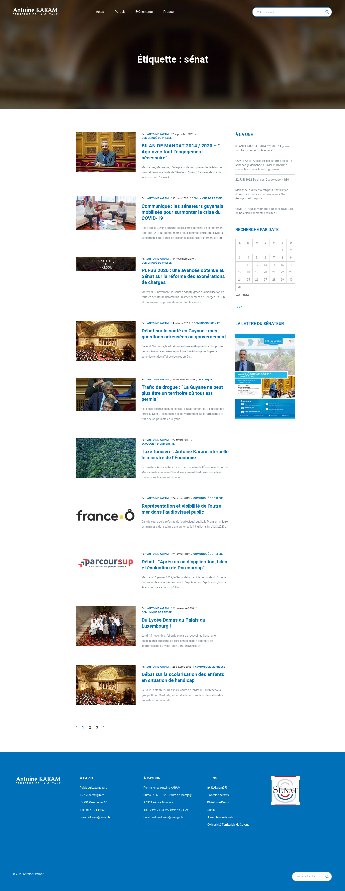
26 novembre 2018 (183, 608)
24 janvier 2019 (180, 498)
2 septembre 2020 (182, 134)
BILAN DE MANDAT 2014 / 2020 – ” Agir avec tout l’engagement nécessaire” (263, 148)
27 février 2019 (180, 440)
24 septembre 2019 (183, 379)
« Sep (238, 307)
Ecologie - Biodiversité (158, 444)
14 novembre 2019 (183, 259)
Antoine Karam (158, 134)
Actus (100, 11)
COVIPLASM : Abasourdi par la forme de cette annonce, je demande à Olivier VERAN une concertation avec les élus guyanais (263, 165)
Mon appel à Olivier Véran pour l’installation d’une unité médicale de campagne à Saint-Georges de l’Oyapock (261, 194)
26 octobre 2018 (181, 667)
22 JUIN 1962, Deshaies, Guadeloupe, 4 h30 (262, 180)
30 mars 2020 (180, 198)
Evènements (144, 11)
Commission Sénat (207, 323)
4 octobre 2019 (181, 323)
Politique (205, 379)
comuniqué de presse (157, 138)
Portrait (120, 11)
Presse (168, 11)
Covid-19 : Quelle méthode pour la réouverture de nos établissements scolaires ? (264, 211)
